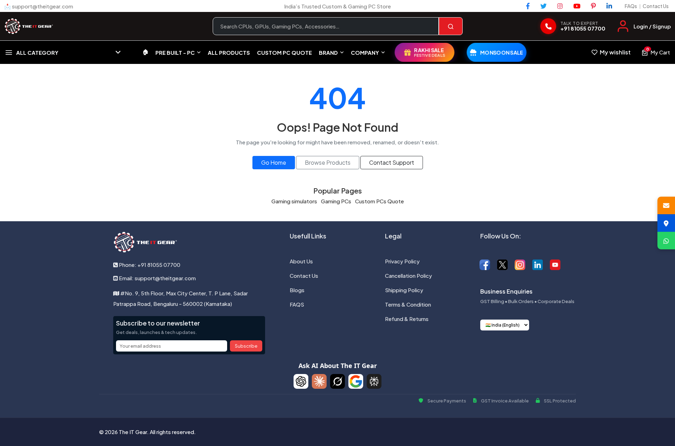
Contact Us (656, 6)
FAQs (631, 6)
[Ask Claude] (319, 381)
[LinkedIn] (609, 6)
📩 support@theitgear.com (38, 6)
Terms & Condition (408, 304)
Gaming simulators (294, 201)
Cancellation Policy (408, 275)
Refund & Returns (407, 318)
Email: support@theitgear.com (157, 278)
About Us (301, 261)
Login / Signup (652, 26)
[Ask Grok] (337, 381)
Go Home (273, 162)
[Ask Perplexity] (374, 381)
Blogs (297, 290)
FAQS (297, 304)
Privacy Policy (402, 261)
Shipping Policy (404, 290)
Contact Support (391, 162)
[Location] (666, 223)
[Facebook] (528, 6)
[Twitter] (543, 6)
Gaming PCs (336, 201)
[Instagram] (560, 6)
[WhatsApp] (666, 240)
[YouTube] (576, 6)
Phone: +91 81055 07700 (149, 264)
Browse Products (328, 162)
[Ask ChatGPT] (301, 381)
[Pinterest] (593, 6)
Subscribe (246, 346)
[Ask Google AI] (355, 381)
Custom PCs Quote (379, 201)
